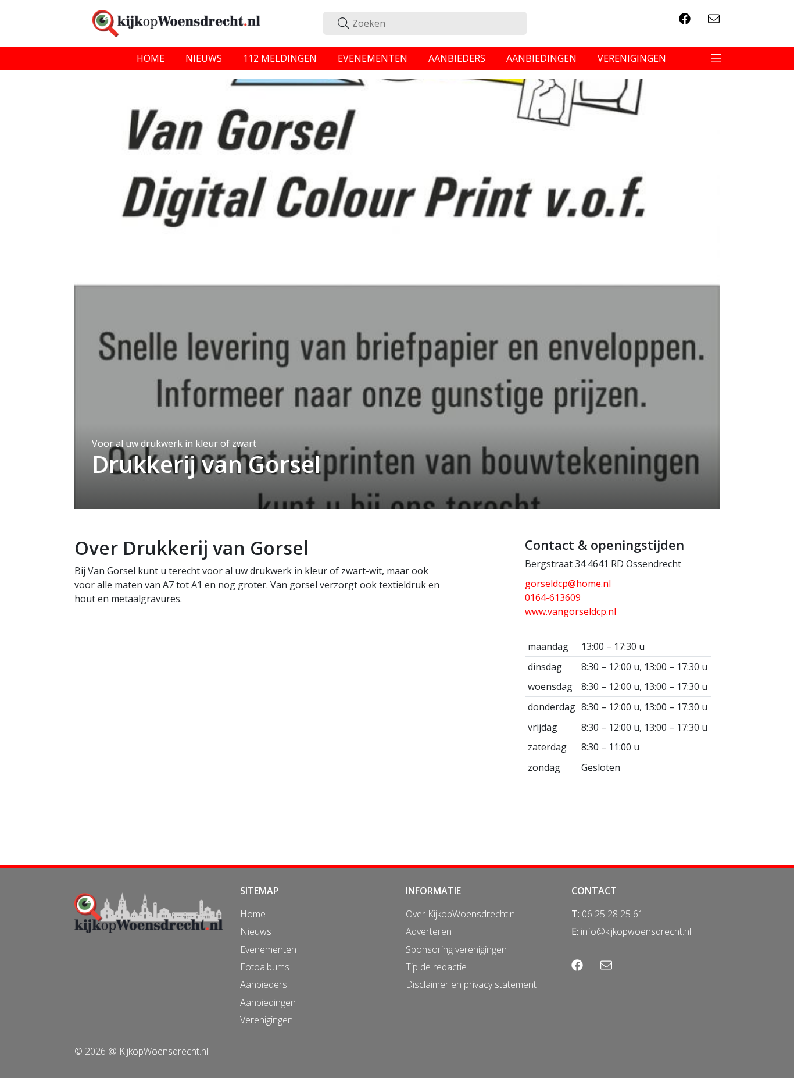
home (150, 58)
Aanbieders (263, 984)
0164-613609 (553, 597)
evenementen (372, 58)
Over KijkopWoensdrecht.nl (461, 914)
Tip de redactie (436, 966)
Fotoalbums (264, 966)
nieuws (203, 58)
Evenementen (268, 949)
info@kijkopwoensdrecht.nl (636, 931)
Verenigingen (266, 1019)
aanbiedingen (541, 58)
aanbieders (456, 58)
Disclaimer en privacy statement (471, 984)
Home (253, 914)
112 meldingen (280, 58)
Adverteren (429, 931)
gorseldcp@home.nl (568, 583)
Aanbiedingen (268, 1002)
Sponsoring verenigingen (456, 949)
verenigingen (632, 58)
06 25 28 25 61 (612, 914)
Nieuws (255, 931)
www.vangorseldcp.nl (570, 611)
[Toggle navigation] (716, 58)
